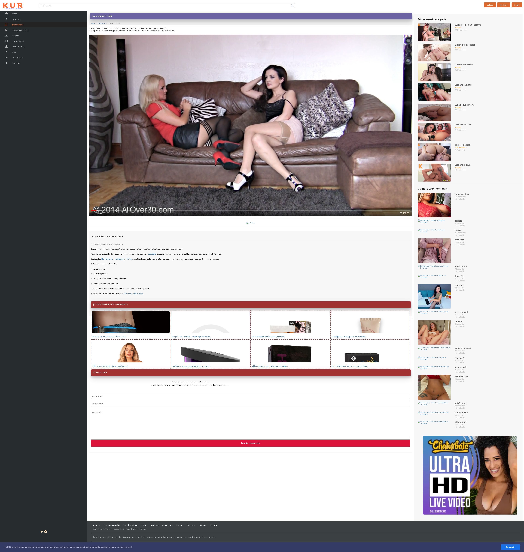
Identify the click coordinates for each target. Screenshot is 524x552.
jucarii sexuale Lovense (133, 293)
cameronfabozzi (463, 348)
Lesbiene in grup (462, 165)
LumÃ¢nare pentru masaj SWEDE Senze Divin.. (191, 366)
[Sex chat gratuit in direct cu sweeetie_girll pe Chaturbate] (434, 312)
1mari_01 (459, 276)
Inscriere (503, 5)
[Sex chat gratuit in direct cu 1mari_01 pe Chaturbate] (434, 276)
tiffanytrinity (461, 422)
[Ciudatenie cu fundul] (434, 52)
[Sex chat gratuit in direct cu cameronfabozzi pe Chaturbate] (434, 348)
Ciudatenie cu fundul (465, 45)
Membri (15, 36)
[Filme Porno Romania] (11, 5)
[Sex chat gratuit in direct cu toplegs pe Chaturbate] (434, 221)
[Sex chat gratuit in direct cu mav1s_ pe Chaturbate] (434, 231)
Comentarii (100, 372)
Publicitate (154, 525)
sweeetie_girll (461, 312)
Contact (179, 525)
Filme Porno (101, 23)
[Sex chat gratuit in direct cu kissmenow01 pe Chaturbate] (434, 367)
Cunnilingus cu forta (464, 105)
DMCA (143, 525)
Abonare (96, 525)
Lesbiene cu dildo (463, 124)
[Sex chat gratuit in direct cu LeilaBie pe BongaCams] (434, 332)
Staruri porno (18, 41)
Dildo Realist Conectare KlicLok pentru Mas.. (270, 366)
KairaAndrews (461, 376)
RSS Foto (202, 525)
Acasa (14, 13)
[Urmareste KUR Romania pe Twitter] (41, 532)
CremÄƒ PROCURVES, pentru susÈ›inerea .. (349, 336)
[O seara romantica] (434, 72)
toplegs (458, 220)
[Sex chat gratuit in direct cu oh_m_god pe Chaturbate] (434, 358)
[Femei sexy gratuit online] (470, 475)
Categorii (16, 19)
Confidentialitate (130, 525)
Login (516, 5)
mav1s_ (458, 230)
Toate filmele (17, 24)
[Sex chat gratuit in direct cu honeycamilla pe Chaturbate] (434, 413)
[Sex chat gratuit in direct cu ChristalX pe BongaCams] (434, 296)
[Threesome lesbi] (434, 152)
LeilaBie (458, 321)
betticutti (459, 239)
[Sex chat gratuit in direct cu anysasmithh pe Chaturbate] (434, 267)
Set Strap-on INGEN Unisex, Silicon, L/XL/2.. (109, 336)
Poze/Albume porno (20, 30)
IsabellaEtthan (462, 194)
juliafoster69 (461, 403)
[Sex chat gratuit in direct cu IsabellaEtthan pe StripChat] (434, 205)
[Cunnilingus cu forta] (434, 112)
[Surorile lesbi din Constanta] (434, 32)
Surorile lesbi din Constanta (468, 24)
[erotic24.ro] (250, 223)
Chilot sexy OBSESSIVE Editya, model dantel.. (110, 366)
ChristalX (459, 285)
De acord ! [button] (510, 547)
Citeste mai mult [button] (124, 547)
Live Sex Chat (17, 57)
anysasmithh (461, 266)
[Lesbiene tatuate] (434, 92)
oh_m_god (460, 357)
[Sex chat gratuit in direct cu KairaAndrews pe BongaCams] (434, 387)
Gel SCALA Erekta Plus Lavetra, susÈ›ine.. (268, 336)
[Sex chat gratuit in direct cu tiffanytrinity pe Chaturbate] (434, 422)
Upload (490, 5)
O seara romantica (464, 64)
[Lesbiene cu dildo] (434, 132)
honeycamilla (461, 412)
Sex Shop (16, 63)
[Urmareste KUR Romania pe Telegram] (45, 532)
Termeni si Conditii (111, 525)
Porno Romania (109, 529)
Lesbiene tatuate (463, 84)
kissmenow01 (461, 367)
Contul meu (17, 46)
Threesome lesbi (463, 144)
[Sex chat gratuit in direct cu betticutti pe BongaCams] (434, 251)
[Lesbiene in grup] (434, 172)
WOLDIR (213, 525)
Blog (14, 52)
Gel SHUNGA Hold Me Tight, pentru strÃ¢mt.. (350, 366)
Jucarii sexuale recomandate (110, 304)
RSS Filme (191, 525)
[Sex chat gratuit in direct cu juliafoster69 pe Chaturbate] (434, 404)
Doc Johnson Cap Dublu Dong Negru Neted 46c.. (191, 336)
